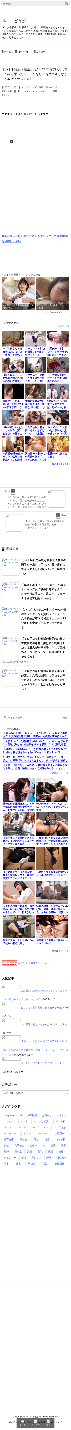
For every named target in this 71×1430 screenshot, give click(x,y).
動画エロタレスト (60, 464)
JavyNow (9, 1115)
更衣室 (18, 1151)
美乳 (40, 1151)
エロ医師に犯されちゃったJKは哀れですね (44, 1024)
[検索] (66, 3)
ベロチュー (45, 91)
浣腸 (29, 1151)
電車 (6, 1163)
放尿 (63, 1145)
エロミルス (63, 326)
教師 (6, 1151)
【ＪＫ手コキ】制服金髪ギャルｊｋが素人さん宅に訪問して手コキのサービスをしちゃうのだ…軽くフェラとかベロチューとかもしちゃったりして (43, 679)
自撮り (62, 1151)
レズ (34, 87)
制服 (55, 91)
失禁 (6, 1145)
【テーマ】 (23, 51)
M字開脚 (32, 1115)
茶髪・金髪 (7, 91)
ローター (42, 1133)
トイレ (7, 1127)
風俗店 (31, 1163)
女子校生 (6, 95)
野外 (48, 1157)
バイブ (35, 1127)
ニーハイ (21, 1127)
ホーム (7, 51)
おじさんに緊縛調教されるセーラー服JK (43, 1007)
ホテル (27, 1133)
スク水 (24, 1121)
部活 (23, 1157)
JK (18, 91)
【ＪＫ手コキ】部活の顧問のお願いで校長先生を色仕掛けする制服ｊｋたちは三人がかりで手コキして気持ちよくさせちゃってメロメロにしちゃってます (43, 647)
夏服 (41, 87)
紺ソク (58, 87)
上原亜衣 (59, 1133)
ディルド (26, 91)
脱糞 (50, 1151)
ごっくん (9, 1121)
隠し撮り (61, 1157)
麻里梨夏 (59, 1163)
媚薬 (53, 1145)
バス (35, 91)
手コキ (49, 87)
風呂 (45, 1163)
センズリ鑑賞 (41, 1121)
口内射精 (60, 1139)
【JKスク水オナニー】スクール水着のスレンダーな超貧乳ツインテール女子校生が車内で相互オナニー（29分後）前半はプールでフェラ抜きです (43, 618)
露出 (18, 1163)
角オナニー (10, 1157)
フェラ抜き (60, 1127)
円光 (35, 1139)
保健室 (23, 1139)
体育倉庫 (9, 1139)
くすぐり (62, 1115)
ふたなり (40, 51)
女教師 (33, 1145)
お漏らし (47, 1115)
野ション (36, 1157)
